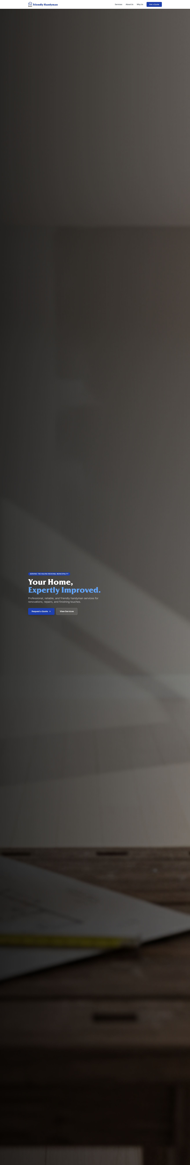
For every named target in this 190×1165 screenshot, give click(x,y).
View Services (67, 611)
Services (118, 4)
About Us (129, 4)
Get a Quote (154, 4)
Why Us (140, 4)
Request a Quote (40, 611)
